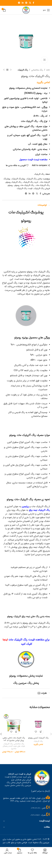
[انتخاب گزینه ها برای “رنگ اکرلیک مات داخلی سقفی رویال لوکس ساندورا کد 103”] (16, 731)
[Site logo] (26, 10)
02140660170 (35, 808)
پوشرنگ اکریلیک (18, 178)
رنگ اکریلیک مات (43, 185)
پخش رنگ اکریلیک (34, 178)
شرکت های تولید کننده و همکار (14, 746)
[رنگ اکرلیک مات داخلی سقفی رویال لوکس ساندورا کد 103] (13, 724)
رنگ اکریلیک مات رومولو (24, 185)
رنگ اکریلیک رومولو (14, 182)
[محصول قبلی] (11, 70)
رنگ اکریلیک (23, 69)
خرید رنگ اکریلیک (30, 182)
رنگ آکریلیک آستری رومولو (38, 737)
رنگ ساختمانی (37, 69)
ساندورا (13, 748)
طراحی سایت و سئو (19, 842)
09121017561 (35, 815)
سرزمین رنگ (44, 842)
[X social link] (30, 3)
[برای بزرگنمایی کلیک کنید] (44, 60)
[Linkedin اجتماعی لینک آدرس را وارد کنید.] (22, 3)
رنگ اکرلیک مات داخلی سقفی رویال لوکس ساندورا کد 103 (14, 739)
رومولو (10, 185)
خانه (48, 69)
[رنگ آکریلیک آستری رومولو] (38, 724)
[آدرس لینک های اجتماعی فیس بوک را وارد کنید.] (33, 3)
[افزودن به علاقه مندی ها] (35, 731)
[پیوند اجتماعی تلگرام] (19, 3)
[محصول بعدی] (4, 70)
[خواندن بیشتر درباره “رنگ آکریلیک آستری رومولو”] (40, 731)
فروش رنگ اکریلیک (42, 188)
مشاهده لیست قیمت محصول (33, 159)
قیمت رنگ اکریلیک (24, 188)
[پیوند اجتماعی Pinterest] (26, 3)
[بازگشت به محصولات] (7, 70)
